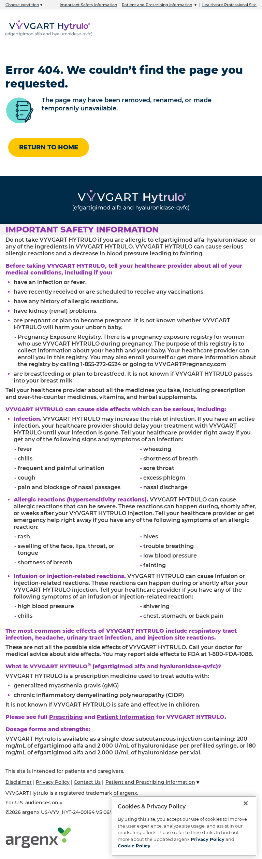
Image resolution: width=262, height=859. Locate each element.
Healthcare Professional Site (229, 4)
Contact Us (87, 782)
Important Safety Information (88, 4)
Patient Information (126, 717)
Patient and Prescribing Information (157, 4)
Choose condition (22, 4)
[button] (131, 229)
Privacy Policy (53, 782)
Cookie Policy (134, 845)
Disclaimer (18, 782)
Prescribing (66, 717)
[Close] (245, 803)
